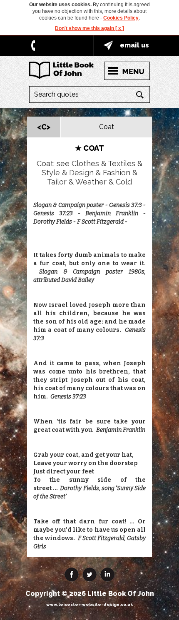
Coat (106, 127)
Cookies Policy (121, 18)
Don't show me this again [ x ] (89, 28)
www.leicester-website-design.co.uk (89, 604)
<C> (43, 126)
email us (134, 45)
